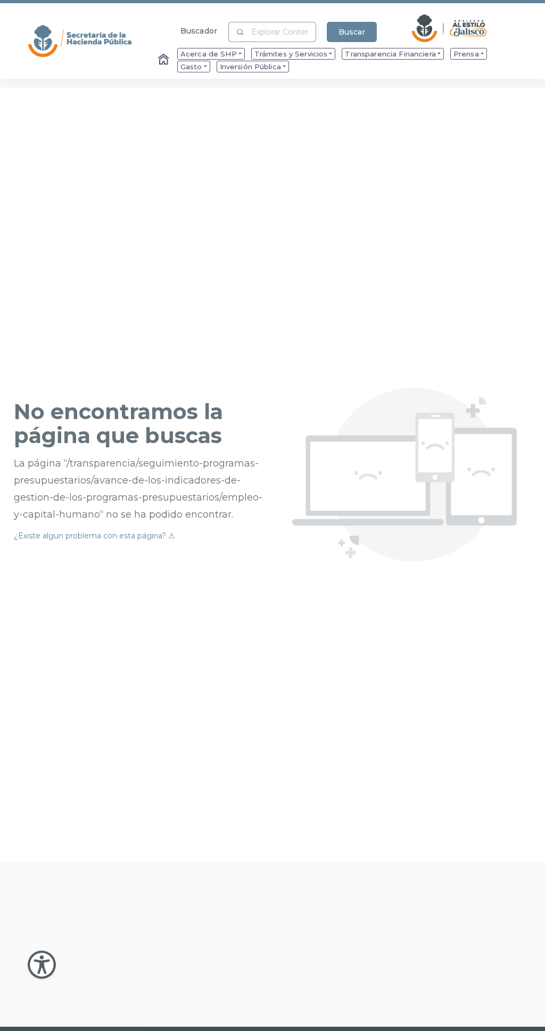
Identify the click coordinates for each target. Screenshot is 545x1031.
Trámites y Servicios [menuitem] (291, 54)
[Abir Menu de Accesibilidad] (41, 964)
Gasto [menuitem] (191, 66)
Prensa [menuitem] (466, 54)
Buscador (198, 31)
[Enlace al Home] (164, 60)
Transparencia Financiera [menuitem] (390, 54)
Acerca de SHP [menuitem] (208, 54)
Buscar (351, 32)
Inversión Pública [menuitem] (250, 66)
